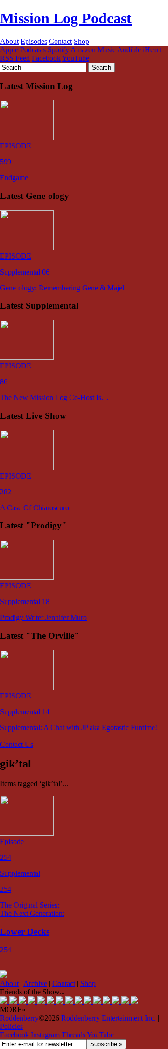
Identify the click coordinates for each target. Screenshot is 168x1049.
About (9, 41)
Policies (11, 1026)
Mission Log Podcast (66, 18)
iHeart (152, 50)
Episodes (34, 41)
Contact (60, 41)
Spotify (58, 50)
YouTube (75, 58)
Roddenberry (19, 1018)
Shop (81, 41)
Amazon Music (93, 50)
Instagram (45, 1035)
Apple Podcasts (23, 50)
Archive (35, 983)
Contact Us (16, 744)
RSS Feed (15, 58)
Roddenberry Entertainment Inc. (108, 1018)
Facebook (46, 58)
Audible (129, 50)
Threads (73, 1035)
